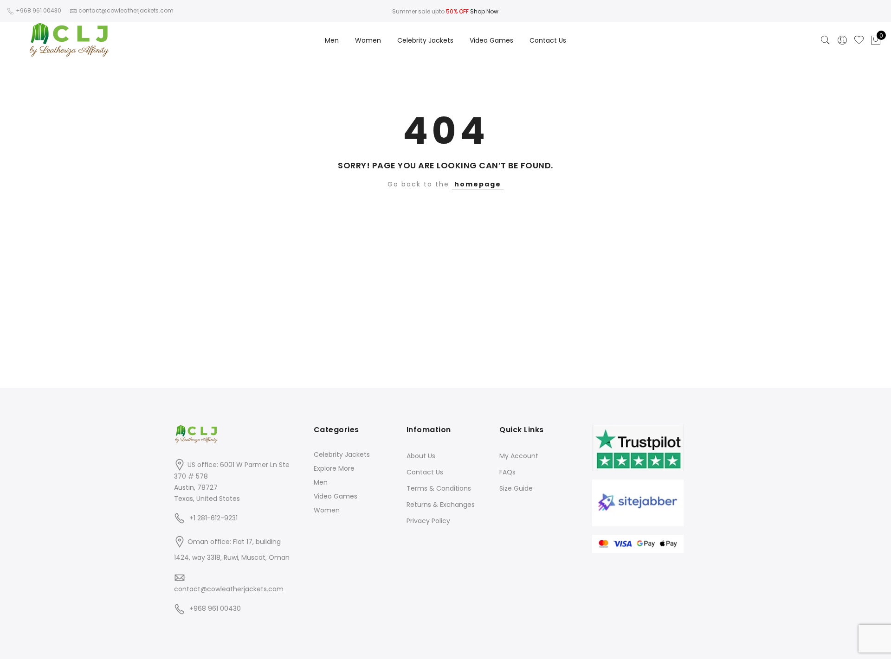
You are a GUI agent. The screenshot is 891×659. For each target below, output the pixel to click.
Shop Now (484, 11)
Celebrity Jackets (425, 40)
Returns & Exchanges (441, 504)
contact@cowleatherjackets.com (229, 589)
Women (368, 40)
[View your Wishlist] (859, 40)
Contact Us (547, 40)
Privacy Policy (428, 520)
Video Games (491, 40)
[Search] (825, 40)
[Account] (842, 40)
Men (332, 40)
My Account (518, 456)
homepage (477, 184)
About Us (421, 456)
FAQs (507, 472)
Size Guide (516, 488)
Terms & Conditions (439, 488)
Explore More (334, 468)
